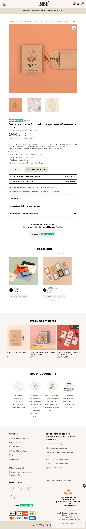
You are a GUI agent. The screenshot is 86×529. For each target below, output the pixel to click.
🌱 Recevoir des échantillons (19, 438)
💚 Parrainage (13, 459)
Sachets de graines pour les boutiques (58, 463)
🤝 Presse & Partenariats (17, 451)
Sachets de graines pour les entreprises (59, 459)
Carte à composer (44, 181)
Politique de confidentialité (61, 480)
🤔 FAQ (11, 455)
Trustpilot (59, 227)
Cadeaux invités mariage (54, 444)
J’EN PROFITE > (68, 523)
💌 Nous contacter (15, 442)
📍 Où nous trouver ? (16, 447)
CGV (47, 480)
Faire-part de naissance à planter (57, 448)
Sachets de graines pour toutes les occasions (31, 21)
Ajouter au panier (36, 169)
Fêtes (15, 21)
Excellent (27, 120)
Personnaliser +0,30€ (57, 300)
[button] (74, 28)
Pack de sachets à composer (44, 176)
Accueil (11, 21)
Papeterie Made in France (54, 468)
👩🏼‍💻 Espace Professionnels (16, 468)
